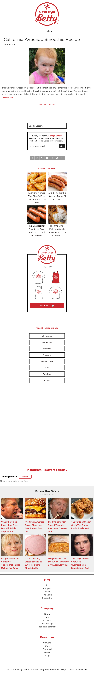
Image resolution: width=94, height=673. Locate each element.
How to (47, 646)
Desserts (47, 355)
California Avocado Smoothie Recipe (42, 39)
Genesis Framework (77, 669)
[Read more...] (9, 97)
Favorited (47, 649)
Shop (47, 655)
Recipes (51, 104)
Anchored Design (57, 669)
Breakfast (47, 349)
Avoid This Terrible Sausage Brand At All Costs (57, 196)
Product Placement (47, 627)
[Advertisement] (45, 424)
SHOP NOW (46, 305)
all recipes (47, 336)
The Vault (47, 595)
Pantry (47, 652)
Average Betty (47, 14)
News (47, 614)
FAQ (47, 617)
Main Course (47, 361)
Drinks (43, 104)
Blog (47, 585)
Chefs (47, 380)
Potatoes (47, 374)
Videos (47, 591)
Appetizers (47, 342)
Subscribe (47, 598)
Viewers (47, 643)
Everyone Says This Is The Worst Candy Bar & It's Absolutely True (58, 561)
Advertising (47, 623)
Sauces (47, 368)
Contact (47, 620)
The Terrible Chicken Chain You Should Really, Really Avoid (81, 525)
